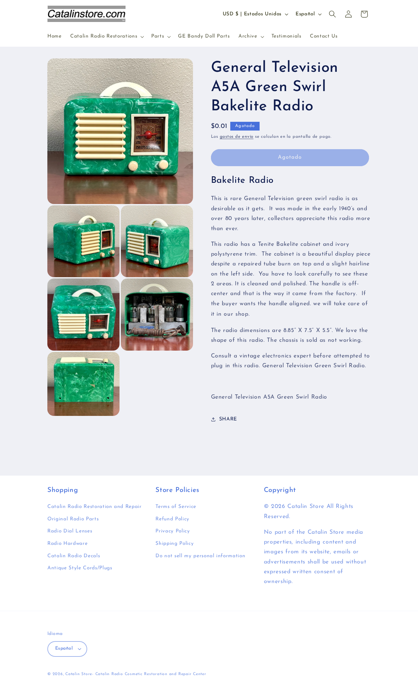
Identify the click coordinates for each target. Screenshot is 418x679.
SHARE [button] (228, 419)
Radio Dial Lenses (69, 531)
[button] (106, 36)
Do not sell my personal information (200, 556)
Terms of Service (175, 507)
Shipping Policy (174, 543)
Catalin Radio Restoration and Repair (94, 507)
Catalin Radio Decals (73, 556)
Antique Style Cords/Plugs (79, 568)
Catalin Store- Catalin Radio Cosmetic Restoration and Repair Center (135, 674)
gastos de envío (237, 136)
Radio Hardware (67, 543)
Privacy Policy (172, 531)
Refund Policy (172, 519)
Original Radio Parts (73, 519)
